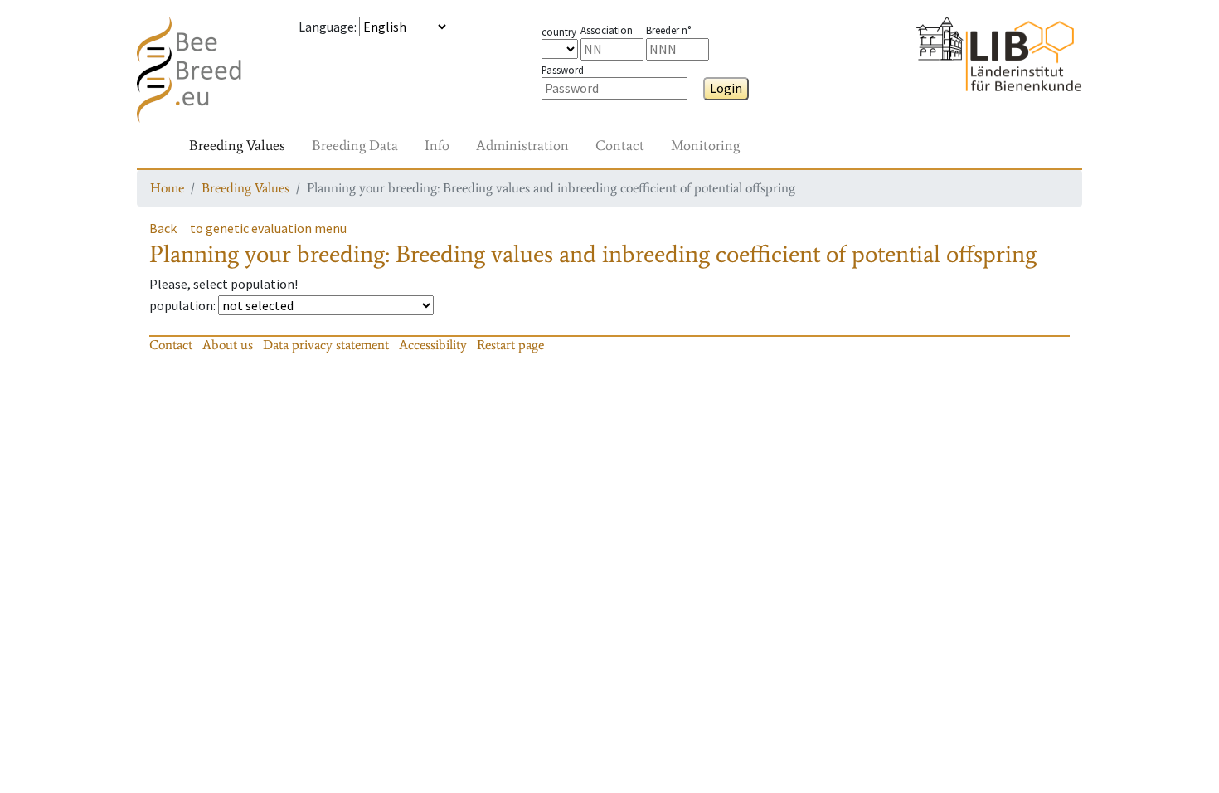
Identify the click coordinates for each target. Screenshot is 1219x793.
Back (163, 228)
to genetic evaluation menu (268, 228)
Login (726, 88)
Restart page (510, 345)
